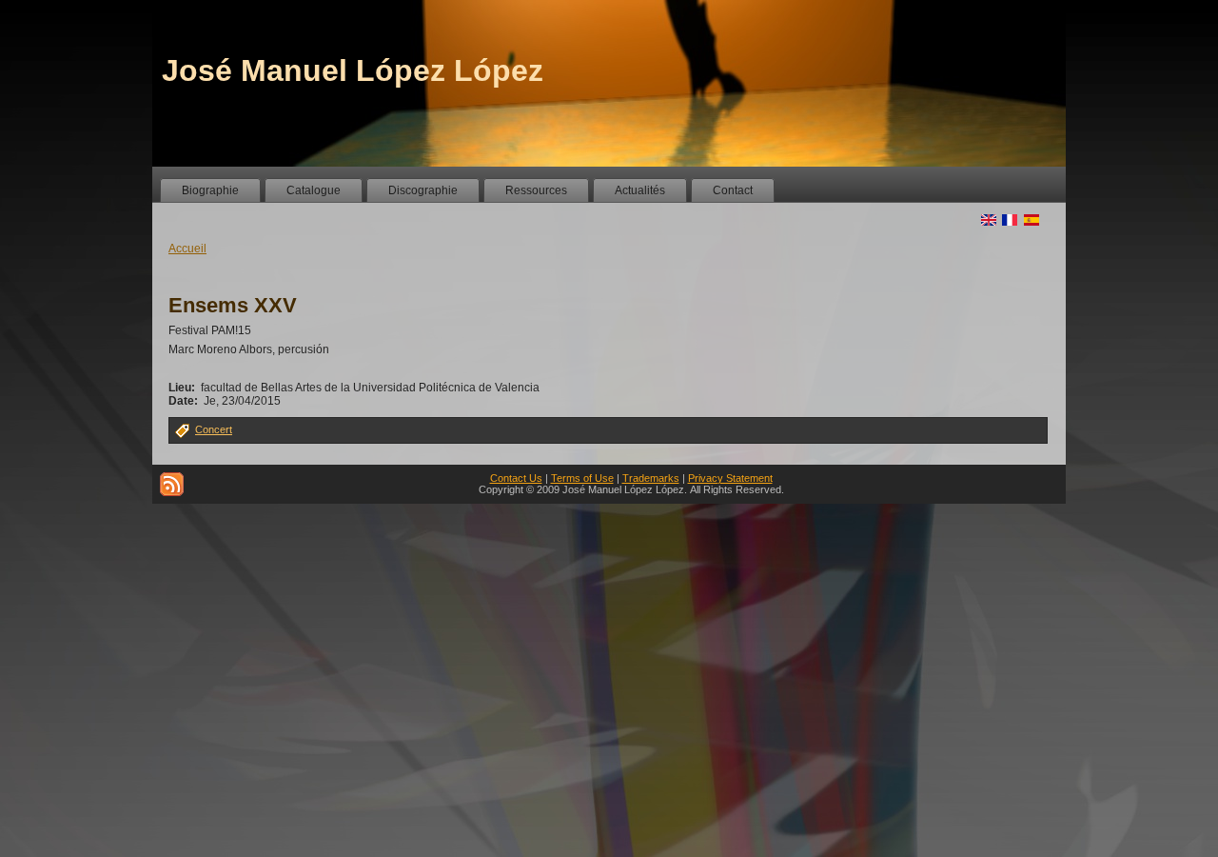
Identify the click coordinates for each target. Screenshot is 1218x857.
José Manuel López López (352, 70)
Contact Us (516, 478)
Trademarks (650, 478)
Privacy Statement (730, 478)
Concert (213, 429)
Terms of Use (582, 478)
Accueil (187, 248)
